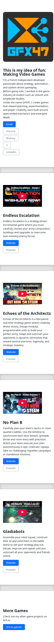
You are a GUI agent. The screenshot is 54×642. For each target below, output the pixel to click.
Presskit (10, 250)
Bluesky (10, 138)
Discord (10, 131)
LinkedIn (11, 152)
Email (9, 124)
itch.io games (14, 627)
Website (11, 243)
